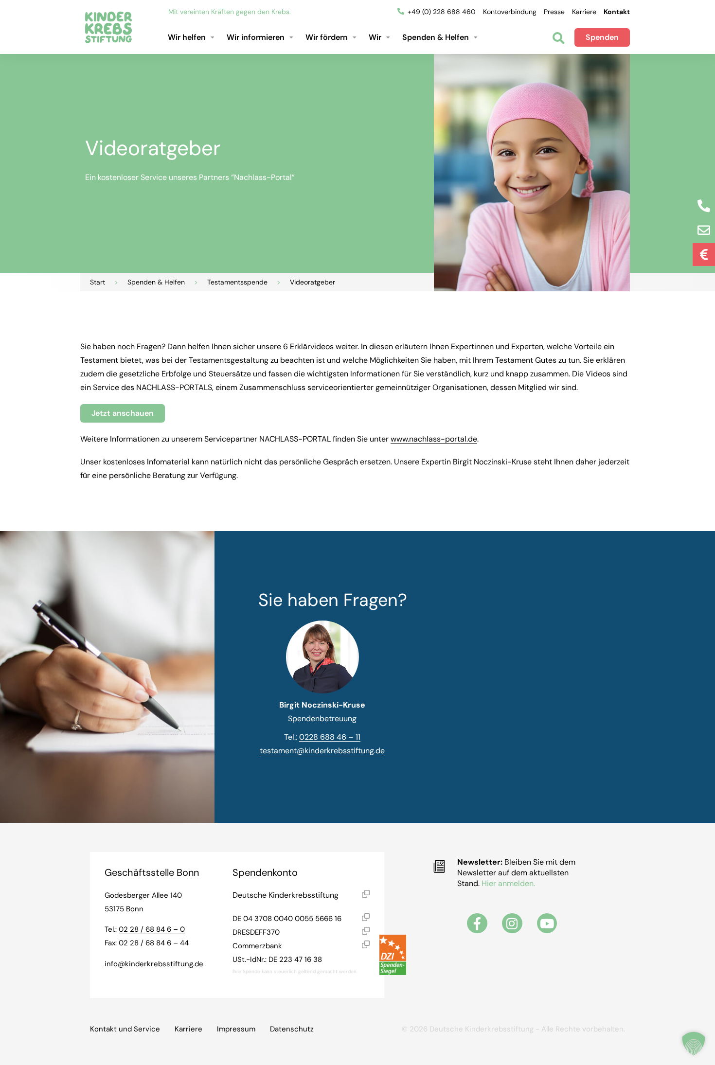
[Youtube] (547, 923)
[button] (192, 37)
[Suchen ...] (559, 39)
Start (97, 282)
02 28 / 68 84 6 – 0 (152, 929)
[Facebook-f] (477, 923)
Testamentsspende (237, 282)
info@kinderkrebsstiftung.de (154, 964)
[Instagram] (512, 923)
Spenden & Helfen (156, 282)
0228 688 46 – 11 (329, 737)
